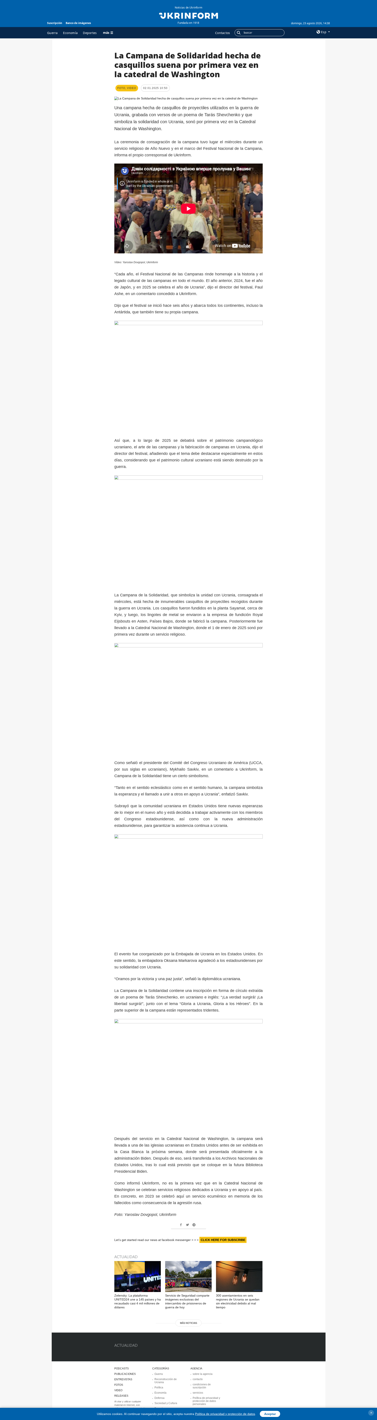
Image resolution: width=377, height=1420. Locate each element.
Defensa (159, 1398)
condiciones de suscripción (202, 1386)
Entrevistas (123, 1379)
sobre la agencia (202, 1374)
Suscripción (54, 23)
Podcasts (121, 1368)
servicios (198, 1392)
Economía (70, 33)
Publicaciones (125, 1374)
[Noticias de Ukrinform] (188, 15)
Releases (121, 1395)
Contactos (222, 33)
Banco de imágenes (78, 23)
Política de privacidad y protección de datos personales (206, 1401)
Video (118, 1390)
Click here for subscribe (223, 1240)
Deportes (90, 33)
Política (158, 1387)
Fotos (118, 1384)
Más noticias (188, 1323)
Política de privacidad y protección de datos (225, 1414)
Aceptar (270, 1414)
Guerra (52, 33)
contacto (198, 1379)
